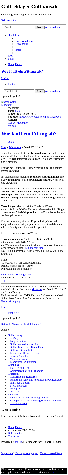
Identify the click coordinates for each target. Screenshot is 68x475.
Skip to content (9, 20)
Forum (18, 427)
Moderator (6, 104)
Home (11, 427)
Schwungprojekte (19, 356)
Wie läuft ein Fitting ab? (22, 71)
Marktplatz (15, 388)
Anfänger (15, 338)
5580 (17, 110)
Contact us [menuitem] (13, 436)
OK (54, 472)
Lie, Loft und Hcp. (20, 367)
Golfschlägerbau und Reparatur (26, 370)
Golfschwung (15, 335)
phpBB (18, 441)
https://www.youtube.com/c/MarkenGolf (40, 116)
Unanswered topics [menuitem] (24, 41)
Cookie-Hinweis (18, 403)
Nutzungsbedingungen (26, 453)
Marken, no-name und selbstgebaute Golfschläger (36, 379)
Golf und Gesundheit (21, 350)
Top (3, 280)
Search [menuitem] (18, 49)
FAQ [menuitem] (10, 55)
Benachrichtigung (10, 301)
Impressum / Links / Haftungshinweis (29, 397)
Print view (13, 84)
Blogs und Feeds (18, 385)
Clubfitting (13, 364)
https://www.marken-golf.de (16, 274)
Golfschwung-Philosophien (24, 344)
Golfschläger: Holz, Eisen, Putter (27, 347)
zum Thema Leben (20, 382)
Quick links (14, 35)
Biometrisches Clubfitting (23, 361)
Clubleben (13, 373)
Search (39, 27)
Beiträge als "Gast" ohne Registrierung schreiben (35, 400)
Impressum (13, 394)
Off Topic (15, 391)
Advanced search (54, 27)
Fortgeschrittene (18, 341)
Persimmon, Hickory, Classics (25, 353)
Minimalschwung (34, 247)
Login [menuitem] (11, 58)
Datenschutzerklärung (51, 453)
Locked (5, 78)
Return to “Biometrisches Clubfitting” (21, 324)
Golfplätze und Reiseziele (23, 376)
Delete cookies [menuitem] (15, 433)
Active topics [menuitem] (21, 44)
